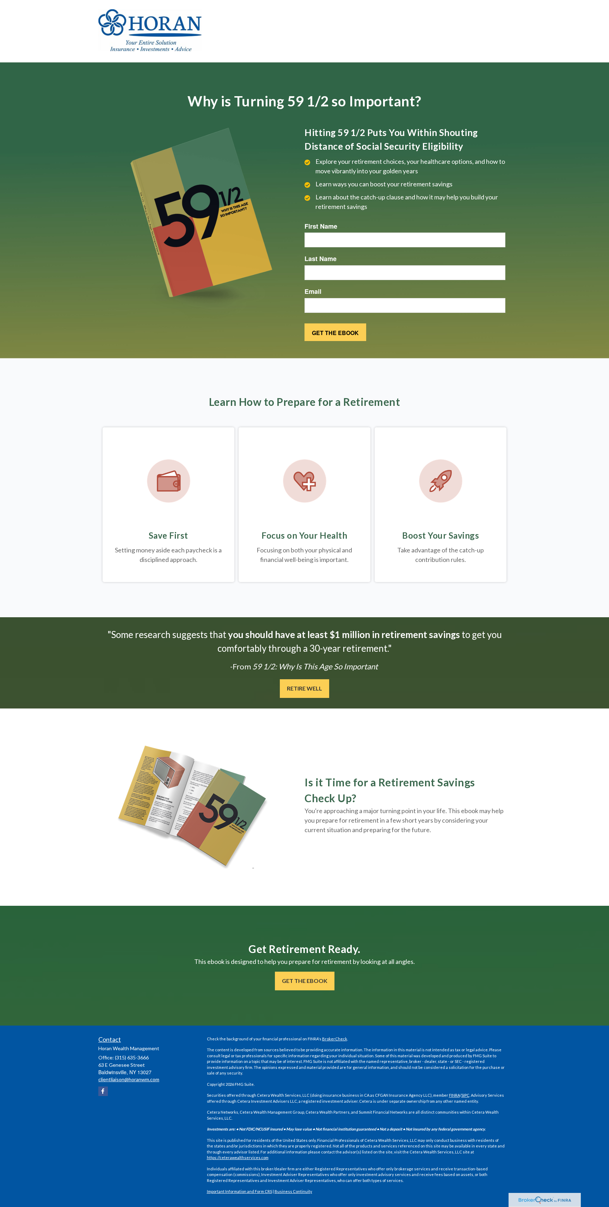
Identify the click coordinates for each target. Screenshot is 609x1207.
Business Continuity (293, 1191)
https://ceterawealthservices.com (238, 1157)
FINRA (454, 1095)
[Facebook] (103, 1091)
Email (312, 291)
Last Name (320, 258)
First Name (320, 226)
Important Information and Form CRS (239, 1191)
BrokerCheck (334, 1038)
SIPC (465, 1095)
